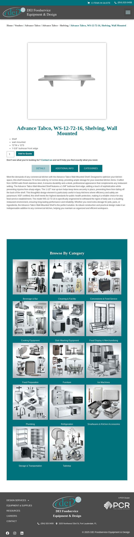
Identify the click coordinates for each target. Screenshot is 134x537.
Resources (13, 511)
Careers (12, 516)
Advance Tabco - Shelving (55, 25)
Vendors (19, 25)
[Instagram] (14, 533)
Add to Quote (25, 153)
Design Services (16, 500)
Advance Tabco (32, 25)
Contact (12, 521)
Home (10, 25)
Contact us (46, 160)
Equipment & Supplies (19, 505)
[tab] (41, 168)
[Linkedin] (22, 533)
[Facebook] (7, 533)
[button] (128, 12)
